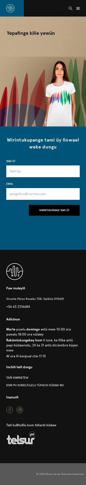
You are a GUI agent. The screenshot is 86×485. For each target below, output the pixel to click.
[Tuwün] (10, 8)
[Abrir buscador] (70, 8)
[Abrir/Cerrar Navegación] (78, 8)
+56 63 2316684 (18, 307)
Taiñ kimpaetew (17, 377)
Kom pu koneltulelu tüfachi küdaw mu (35, 385)
